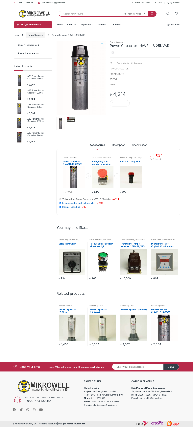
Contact (117, 24)
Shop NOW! (174, 24)
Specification (139, 145)
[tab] (97, 146)
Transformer (140, 240)
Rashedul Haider (76, 423)
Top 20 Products (72, 240)
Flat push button (98, 158)
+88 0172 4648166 (25, 2)
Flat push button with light (100, 241)
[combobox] (90, 14)
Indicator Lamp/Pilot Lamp (131, 158)
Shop (160, 2)
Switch (108, 158)
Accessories (97, 145)
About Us (71, 24)
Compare (138, 63)
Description (118, 145)
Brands (102, 24)
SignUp (171, 367)
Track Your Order (142, 2)
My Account (175, 2)
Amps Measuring (127, 240)
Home (59, 24)
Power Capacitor (35, 35)
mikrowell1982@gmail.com (53, 2)
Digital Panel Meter (158, 240)
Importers (86, 24)
